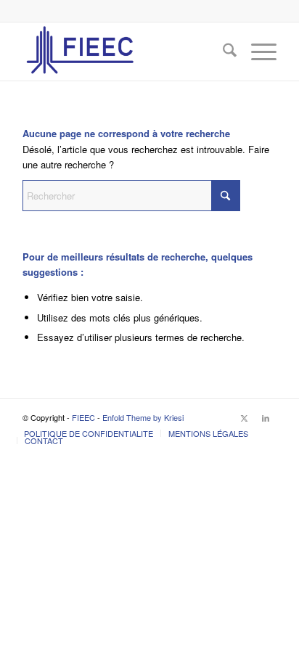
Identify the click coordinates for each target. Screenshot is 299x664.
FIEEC (83, 417)
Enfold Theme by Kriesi (143, 417)
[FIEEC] (124, 51)
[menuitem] (222, 51)
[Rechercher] (222, 51)
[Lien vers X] (244, 417)
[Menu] (257, 51)
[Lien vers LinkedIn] (266, 417)
